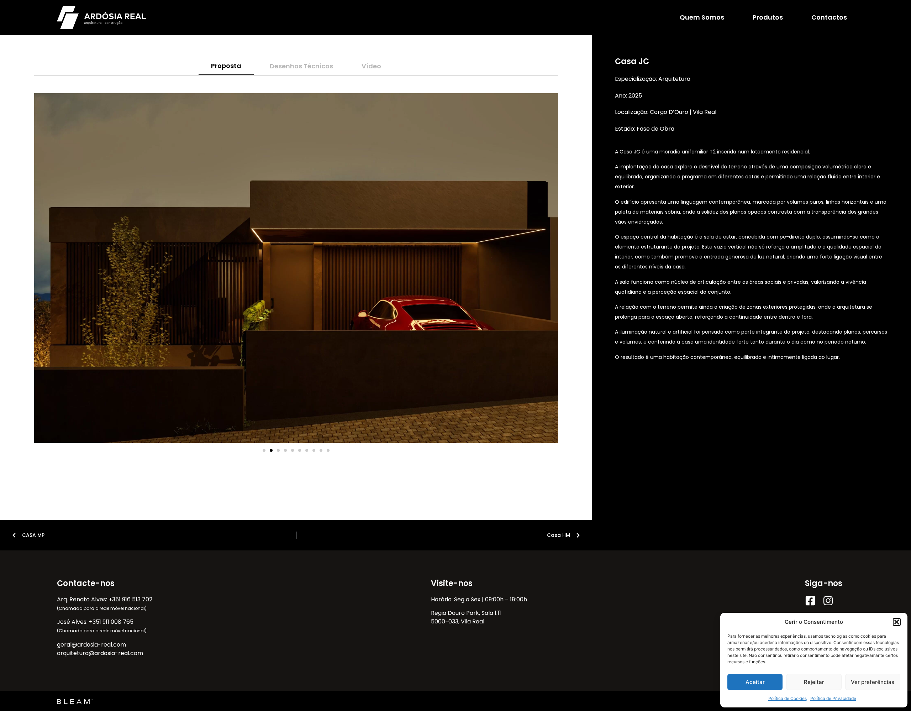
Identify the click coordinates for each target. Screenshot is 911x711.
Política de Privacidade (833, 698)
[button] (896, 622)
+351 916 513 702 (130, 599)
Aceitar (755, 682)
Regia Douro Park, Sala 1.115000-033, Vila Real (466, 617)
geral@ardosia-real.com (91, 645)
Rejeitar (814, 682)
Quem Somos (702, 17)
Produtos (768, 17)
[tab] (226, 66)
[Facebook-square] (810, 600)
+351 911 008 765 (111, 622)
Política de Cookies (787, 698)
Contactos (829, 17)
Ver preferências (872, 682)
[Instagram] (828, 600)
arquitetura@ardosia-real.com (100, 653)
